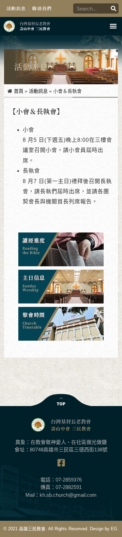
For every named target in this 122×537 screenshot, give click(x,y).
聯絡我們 (42, 8)
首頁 (18, 91)
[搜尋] (113, 8)
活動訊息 (16, 8)
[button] (113, 26)
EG (114, 528)
